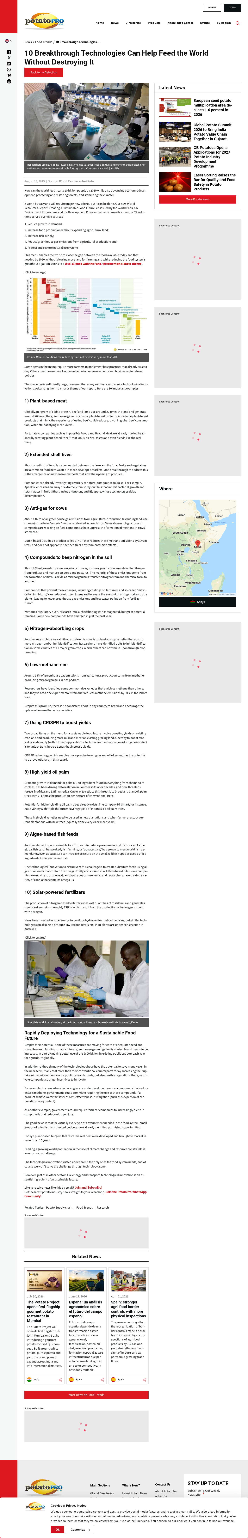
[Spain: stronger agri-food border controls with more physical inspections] (128, 1326)
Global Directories (102, 1493)
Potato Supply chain (59, 1207)
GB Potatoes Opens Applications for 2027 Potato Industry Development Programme (212, 157)
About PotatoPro (166, 1491)
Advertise (161, 1496)
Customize (78, 1529)
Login (212, 7)
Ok (57, 1529)
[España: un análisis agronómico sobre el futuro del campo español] (86, 1326)
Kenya (201, 602)
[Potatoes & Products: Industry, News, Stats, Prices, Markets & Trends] (44, 22)
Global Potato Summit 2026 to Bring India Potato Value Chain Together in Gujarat (213, 132)
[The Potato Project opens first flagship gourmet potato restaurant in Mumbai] (44, 1326)
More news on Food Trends (86, 1395)
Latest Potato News (134, 1493)
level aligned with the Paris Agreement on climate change (103, 263)
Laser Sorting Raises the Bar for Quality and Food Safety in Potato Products (215, 182)
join (232, 7)
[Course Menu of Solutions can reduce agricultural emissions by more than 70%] (86, 313)
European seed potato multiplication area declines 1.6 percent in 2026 (213, 107)
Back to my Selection (43, 72)
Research (103, 1207)
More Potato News (198, 199)
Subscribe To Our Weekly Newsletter (204, 1492)
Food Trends (84, 1207)
